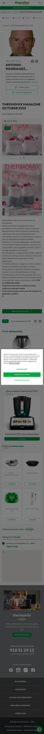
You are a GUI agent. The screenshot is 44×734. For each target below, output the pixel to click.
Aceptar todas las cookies (22, 374)
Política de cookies (14, 363)
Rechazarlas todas (22, 369)
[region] (22, 367)
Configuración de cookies (22, 380)
